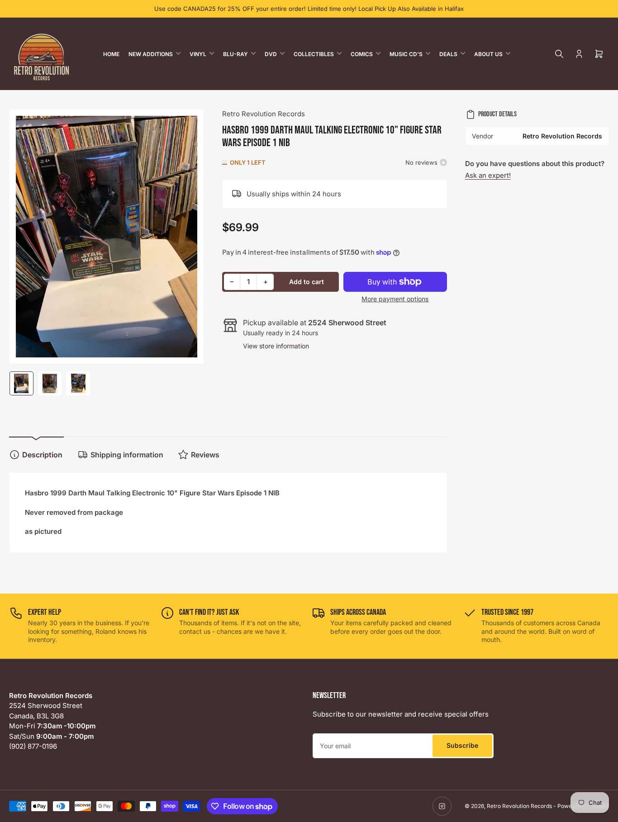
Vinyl (198, 54)
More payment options (394, 299)
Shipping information (126, 454)
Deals (448, 54)
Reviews (205, 454)
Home (111, 54)
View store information (276, 346)
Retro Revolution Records (263, 113)
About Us (488, 54)
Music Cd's (406, 54)
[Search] (559, 54)
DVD (271, 54)
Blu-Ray (235, 54)
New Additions (150, 54)
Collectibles (314, 54)
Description (42, 454)
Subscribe (462, 745)
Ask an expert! (488, 175)
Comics (362, 54)
